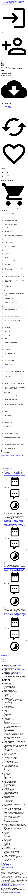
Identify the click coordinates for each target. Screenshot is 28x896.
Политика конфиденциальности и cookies (9, 883)
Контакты (15, 1)
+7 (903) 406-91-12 (6, 75)
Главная (3, 1)
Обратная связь (5, 865)
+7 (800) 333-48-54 (6, 73)
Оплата (7, 2)
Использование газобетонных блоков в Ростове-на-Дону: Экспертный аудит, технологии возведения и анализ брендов (15, 569)
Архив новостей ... (6, 655)
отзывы (9, 663)
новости (9, 468)
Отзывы (9, 107)
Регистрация (4, 60)
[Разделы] (3, 863)
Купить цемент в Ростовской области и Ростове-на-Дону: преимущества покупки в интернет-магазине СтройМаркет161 (15, 614)
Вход (2, 32)
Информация (7, 106)
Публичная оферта (12, 885)
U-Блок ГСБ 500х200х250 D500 (13, 666)
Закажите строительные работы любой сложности (14, 455)
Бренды (17, 2)
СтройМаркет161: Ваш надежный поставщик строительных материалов (14, 474)
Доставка (11, 2)
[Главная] (1, 210)
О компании (9, 1)
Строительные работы (7, 4)
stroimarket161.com (6, 883)
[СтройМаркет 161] (6, 62)
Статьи (21, 2)
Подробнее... (17, 892)
